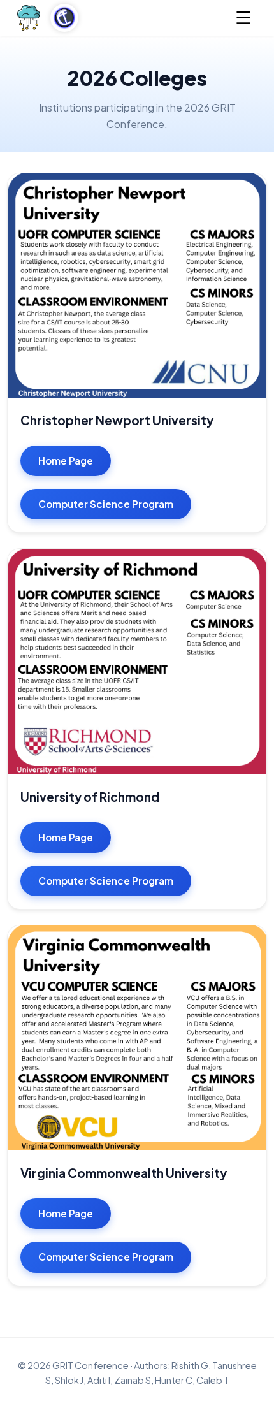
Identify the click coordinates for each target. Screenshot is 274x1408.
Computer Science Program (105, 504)
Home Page (65, 460)
